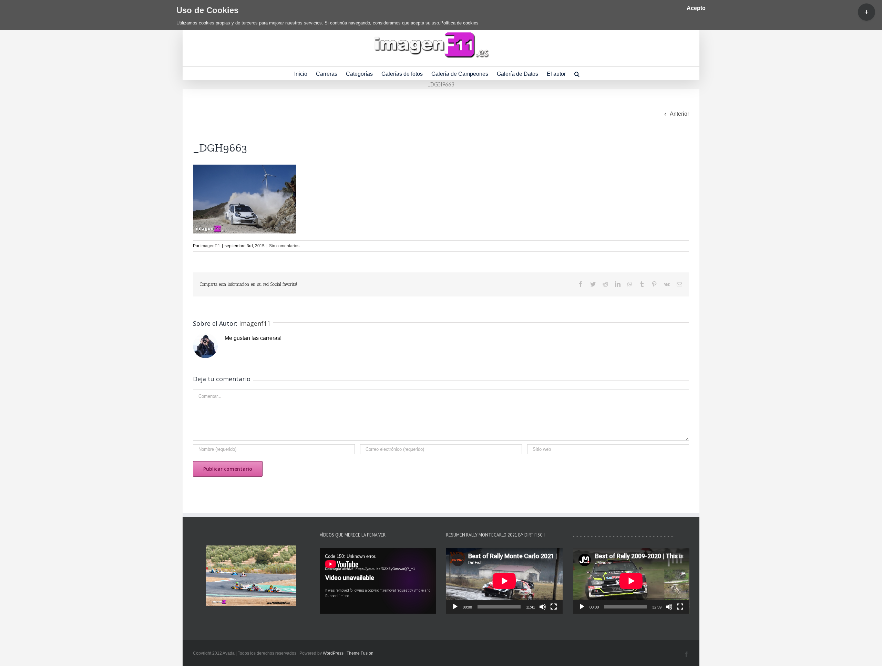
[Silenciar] (542, 606)
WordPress (333, 653)
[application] (378, 581)
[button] (577, 73)
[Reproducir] (455, 606)
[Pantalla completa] (553, 606)
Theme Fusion (360, 653)
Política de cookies (459, 22)
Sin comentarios (284, 245)
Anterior (679, 114)
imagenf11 (210, 245)
